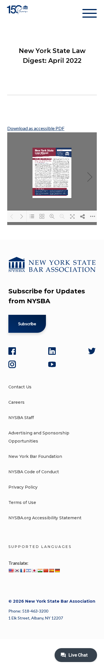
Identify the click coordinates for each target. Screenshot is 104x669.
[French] (22, 570)
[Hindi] (39, 570)
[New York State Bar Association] (18, 14)
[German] (57, 570)
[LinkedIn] (52, 351)
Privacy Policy (23, 487)
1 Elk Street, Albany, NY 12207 (35, 617)
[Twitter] (92, 351)
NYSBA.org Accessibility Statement (44, 517)
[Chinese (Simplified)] (45, 570)
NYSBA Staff (21, 417)
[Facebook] (12, 351)
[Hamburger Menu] (89, 14)
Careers (16, 402)
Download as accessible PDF (35, 128)
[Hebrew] (28, 570)
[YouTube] (52, 364)
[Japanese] (34, 570)
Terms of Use (22, 502)
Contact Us (19, 387)
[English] (11, 570)
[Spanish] (51, 570)
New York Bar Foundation (35, 456)
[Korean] (16, 570)
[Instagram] (12, 364)
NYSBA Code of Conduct (33, 471)
